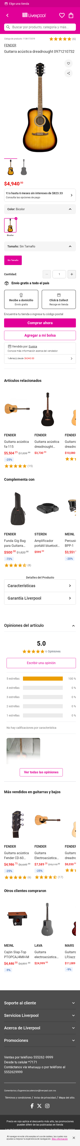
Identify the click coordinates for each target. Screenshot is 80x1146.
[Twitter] (39, 1105)
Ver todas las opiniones (41, 772)
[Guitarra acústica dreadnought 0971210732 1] (10, 167)
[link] (17, 428)
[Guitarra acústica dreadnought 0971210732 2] (23, 167)
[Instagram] (47, 1105)
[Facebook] (32, 1105)
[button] (60, 38)
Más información (60, 1139)
